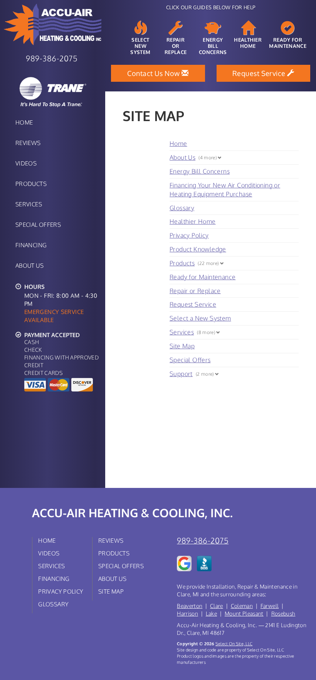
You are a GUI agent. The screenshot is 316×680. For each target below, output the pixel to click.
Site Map (182, 346)
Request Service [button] (259, 73)
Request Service (193, 304)
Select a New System (200, 318)
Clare (216, 605)
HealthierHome (248, 43)
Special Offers (38, 224)
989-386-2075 (203, 540)
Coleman (242, 605)
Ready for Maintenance (202, 277)
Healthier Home (193, 221)
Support (181, 374)
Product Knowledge (198, 249)
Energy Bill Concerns (200, 171)
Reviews (28, 142)
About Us (29, 265)
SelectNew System (140, 46)
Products (31, 183)
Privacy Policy (189, 235)
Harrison (187, 613)
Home (24, 122)
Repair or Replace (195, 291)
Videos (26, 163)
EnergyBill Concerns (213, 46)
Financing (31, 244)
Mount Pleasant (244, 613)
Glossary (182, 208)
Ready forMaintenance (287, 43)
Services (28, 204)
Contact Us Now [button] (154, 73)
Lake (211, 613)
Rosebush (283, 613)
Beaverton (189, 605)
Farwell (270, 605)
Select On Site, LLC (233, 643)
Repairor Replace (176, 46)
